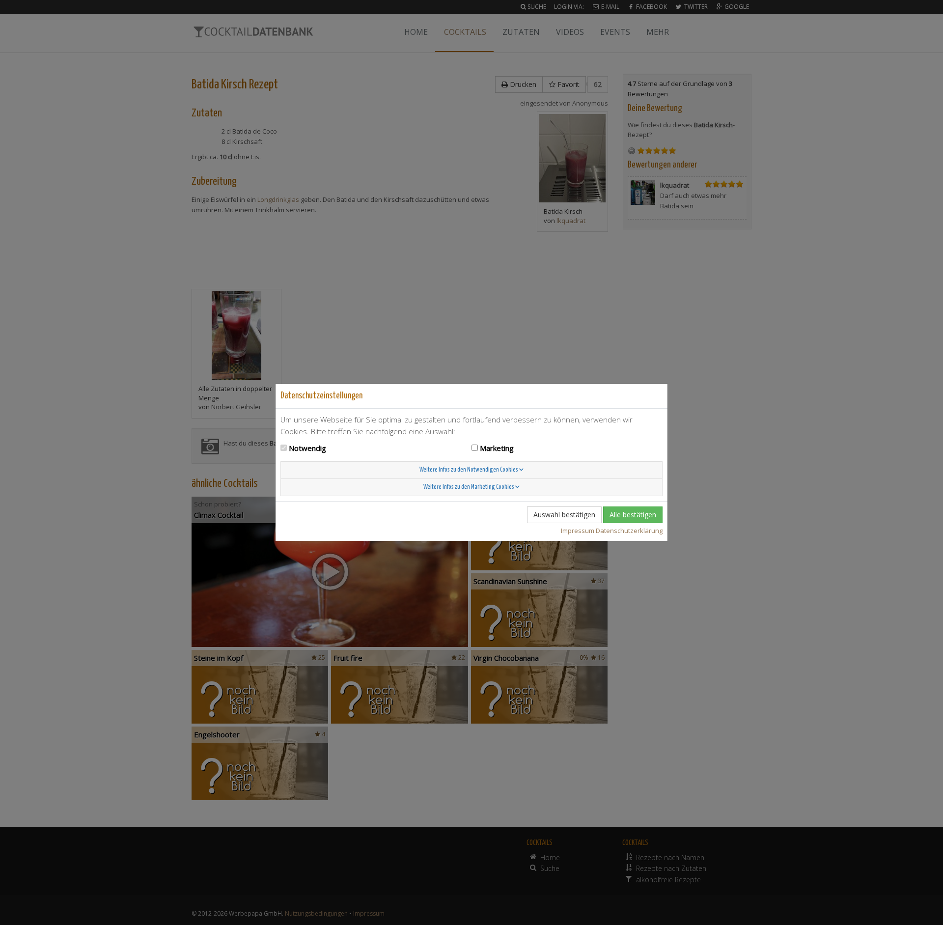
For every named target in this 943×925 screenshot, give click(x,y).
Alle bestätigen (633, 514)
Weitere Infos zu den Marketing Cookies (469, 487)
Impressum (577, 530)
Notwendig (307, 448)
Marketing (497, 448)
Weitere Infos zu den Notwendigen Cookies (469, 470)
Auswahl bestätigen (564, 514)
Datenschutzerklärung (629, 530)
